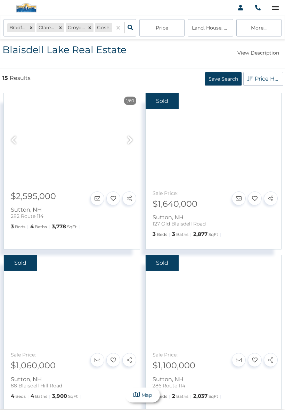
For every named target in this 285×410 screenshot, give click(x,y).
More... (259, 28)
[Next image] (130, 140)
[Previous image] (13, 140)
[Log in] (240, 8)
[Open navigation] (275, 8)
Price (162, 28)
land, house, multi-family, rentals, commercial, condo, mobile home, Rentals (212, 28)
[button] (31, 27)
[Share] (129, 198)
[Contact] (97, 198)
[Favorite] (113, 198)
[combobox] (10, 210)
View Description (258, 53)
